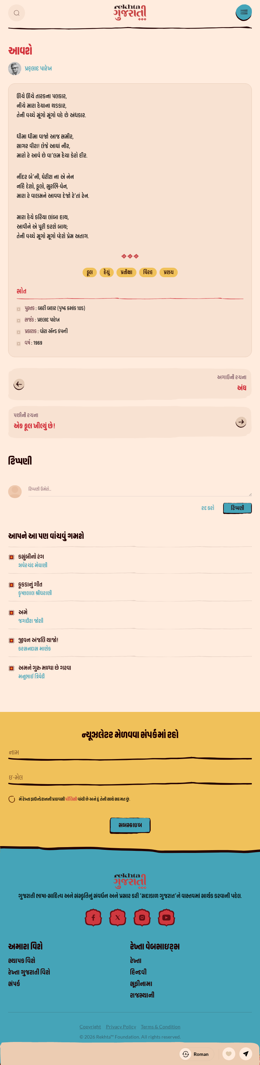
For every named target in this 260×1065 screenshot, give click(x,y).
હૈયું (107, 272)
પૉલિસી (71, 799)
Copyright (90, 1026)
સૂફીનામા (141, 984)
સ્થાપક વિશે (21, 961)
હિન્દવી (138, 972)
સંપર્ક (14, 984)
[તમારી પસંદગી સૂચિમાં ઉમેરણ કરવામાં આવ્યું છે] (228, 1053)
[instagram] (142, 917)
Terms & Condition (160, 1026)
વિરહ (148, 272)
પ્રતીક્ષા (126, 272)
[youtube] (166, 917)
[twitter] (118, 917)
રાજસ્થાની (142, 995)
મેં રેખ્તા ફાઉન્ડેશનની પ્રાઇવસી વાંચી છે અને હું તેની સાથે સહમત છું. (74, 799)
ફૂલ (90, 272)
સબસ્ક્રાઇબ (130, 825)
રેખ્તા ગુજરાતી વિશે (29, 972)
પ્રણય (169, 272)
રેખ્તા (136, 961)
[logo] (130, 12)
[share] (245, 1053)
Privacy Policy (121, 1026)
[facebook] (93, 917)
